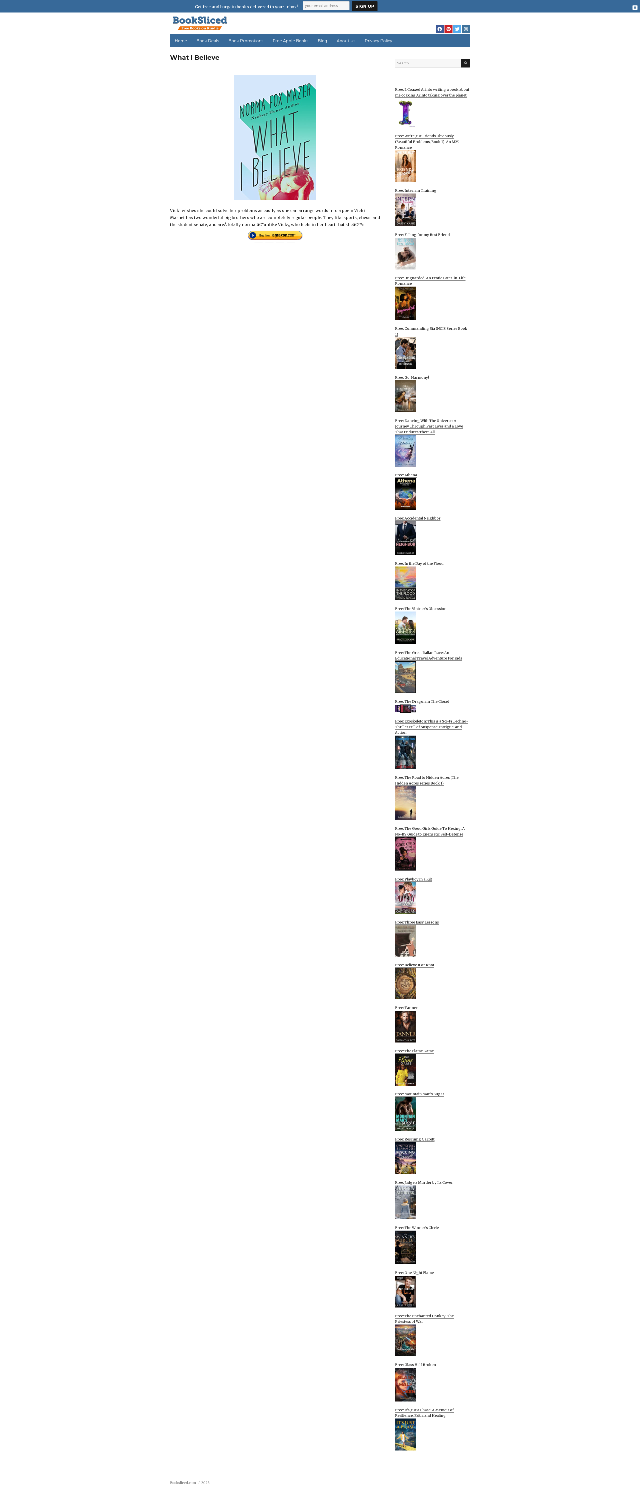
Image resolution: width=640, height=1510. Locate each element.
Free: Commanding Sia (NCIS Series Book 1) (431, 331)
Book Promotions (245, 40)
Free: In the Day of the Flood (419, 563)
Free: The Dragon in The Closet (422, 701)
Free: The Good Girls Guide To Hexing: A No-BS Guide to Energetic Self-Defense (430, 831)
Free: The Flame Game (414, 1051)
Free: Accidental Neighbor (417, 518)
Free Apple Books (290, 40)
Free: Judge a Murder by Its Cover (424, 1182)
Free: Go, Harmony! (412, 377)
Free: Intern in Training (415, 190)
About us (346, 40)
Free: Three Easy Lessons (417, 922)
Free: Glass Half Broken (415, 1364)
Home (181, 40)
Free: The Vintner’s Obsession (420, 608)
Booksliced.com (183, 1483)
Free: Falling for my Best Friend (422, 234)
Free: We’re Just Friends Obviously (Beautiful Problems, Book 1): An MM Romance (427, 142)
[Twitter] (457, 29)
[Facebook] (440, 29)
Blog (322, 40)
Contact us (420, 1484)
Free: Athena (406, 475)
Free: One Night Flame (414, 1272)
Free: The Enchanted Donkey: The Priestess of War (424, 1319)
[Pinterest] (448, 29)
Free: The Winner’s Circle (417, 1228)
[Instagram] (466, 29)
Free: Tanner (406, 1008)
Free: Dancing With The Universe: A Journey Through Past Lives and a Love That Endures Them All (429, 426)
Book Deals (207, 40)
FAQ (438, 1484)
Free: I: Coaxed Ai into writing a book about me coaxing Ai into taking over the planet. (432, 92)
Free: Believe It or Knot (414, 965)
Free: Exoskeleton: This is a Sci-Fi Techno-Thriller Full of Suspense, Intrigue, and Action (431, 727)
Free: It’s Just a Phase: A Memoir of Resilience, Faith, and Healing (424, 1413)
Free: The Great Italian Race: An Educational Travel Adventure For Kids (428, 655)
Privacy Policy (378, 40)
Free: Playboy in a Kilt (413, 879)
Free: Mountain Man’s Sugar (419, 1094)
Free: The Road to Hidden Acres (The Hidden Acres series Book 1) (426, 780)
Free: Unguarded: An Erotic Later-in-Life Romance (430, 281)
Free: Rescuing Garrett (414, 1139)
